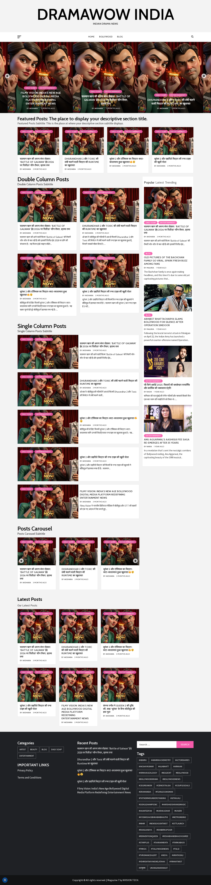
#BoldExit (166, 772)
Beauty (33, 749)
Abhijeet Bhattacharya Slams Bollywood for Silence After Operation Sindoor (163, 322)
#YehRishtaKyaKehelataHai (152, 861)
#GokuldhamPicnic (148, 804)
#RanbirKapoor (164, 829)
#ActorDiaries (182, 760)
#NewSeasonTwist (158, 823)
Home (91, 36)
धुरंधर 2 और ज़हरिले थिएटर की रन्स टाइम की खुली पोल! (106, 291)
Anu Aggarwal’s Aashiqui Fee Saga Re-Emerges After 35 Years (166, 441)
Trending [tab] (171, 182)
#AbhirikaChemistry (161, 760)
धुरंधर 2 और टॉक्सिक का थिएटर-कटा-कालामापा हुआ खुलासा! (127, 160)
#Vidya (164, 855)
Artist (22, 749)
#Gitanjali (175, 798)
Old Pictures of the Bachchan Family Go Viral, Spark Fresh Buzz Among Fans (165, 260)
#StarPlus (144, 842)
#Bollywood (182, 772)
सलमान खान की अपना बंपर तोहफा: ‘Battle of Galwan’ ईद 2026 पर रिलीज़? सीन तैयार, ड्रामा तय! (106, 100)
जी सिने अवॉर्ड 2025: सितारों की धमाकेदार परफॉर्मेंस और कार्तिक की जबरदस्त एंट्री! (167, 386)
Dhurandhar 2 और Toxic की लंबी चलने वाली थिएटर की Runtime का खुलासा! (171, 101)
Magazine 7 (113, 880)
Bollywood (105, 36)
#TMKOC (143, 848)
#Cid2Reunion (145, 785)
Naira (149, 446)
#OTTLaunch (178, 823)
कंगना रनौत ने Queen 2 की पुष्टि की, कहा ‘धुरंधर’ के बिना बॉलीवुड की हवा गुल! (119, 709)
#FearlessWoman (164, 791)
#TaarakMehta (161, 842)
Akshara (33, 108)
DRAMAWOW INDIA (105, 14)
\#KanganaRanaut (159, 867)
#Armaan (177, 766)
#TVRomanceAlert (148, 855)
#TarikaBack (178, 842)
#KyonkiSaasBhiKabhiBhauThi (153, 817)
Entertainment (47, 88)
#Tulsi (176, 848)
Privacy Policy (25, 770)
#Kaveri (178, 810)
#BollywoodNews (171, 779)
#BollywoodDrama (148, 779)
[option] (105, 77)
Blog (120, 36)
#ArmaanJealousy (148, 772)
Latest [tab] (159, 182)
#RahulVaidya (145, 829)
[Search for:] (157, 744)
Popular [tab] (149, 182)
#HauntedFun (145, 810)
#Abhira (143, 760)
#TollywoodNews (160, 848)
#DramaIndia (145, 791)
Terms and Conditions (29, 777)
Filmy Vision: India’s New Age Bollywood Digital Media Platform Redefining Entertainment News (41, 98)
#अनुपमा (142, 867)
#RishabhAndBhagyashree (175, 836)
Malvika (150, 268)
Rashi (149, 392)
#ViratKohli (177, 855)
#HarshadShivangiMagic (174, 804)
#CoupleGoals (182, 785)
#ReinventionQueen (148, 836)
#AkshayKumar (146, 766)
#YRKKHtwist (175, 861)
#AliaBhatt (163, 766)
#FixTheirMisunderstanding (152, 798)
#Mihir (142, 823)
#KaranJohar (163, 810)
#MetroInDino (179, 817)
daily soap (31, 88)
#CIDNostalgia (163, 785)
